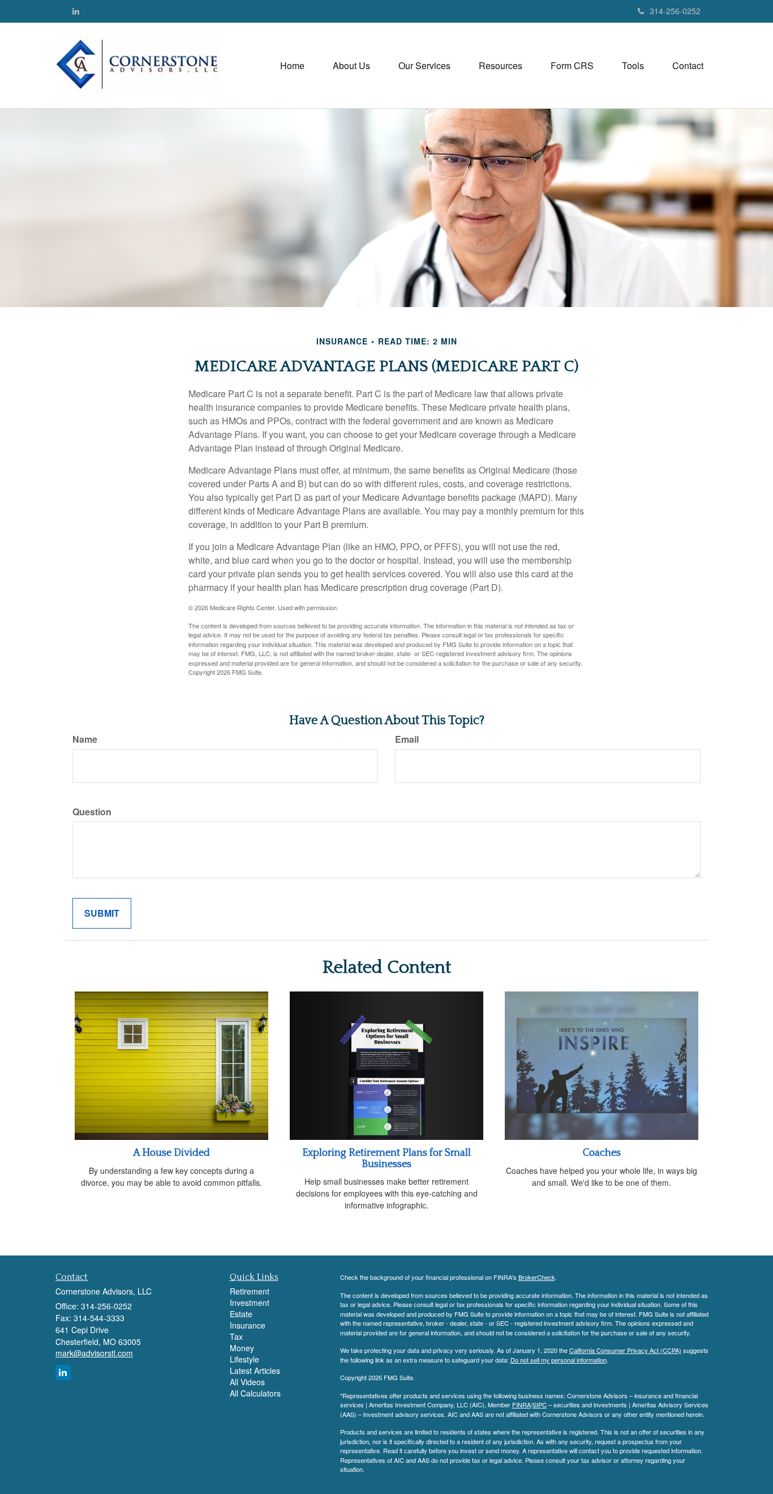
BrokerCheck (536, 1277)
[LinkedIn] (75, 10)
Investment (249, 1302)
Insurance (247, 1325)
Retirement (249, 1291)
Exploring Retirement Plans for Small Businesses (386, 1158)
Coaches (602, 1153)
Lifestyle (244, 1359)
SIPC (539, 1404)
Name (84, 739)
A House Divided (171, 1153)
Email (407, 739)
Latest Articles (255, 1370)
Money (242, 1347)
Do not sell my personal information (558, 1359)
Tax (236, 1336)
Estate (241, 1314)
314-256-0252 (675, 10)
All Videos (247, 1381)
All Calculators (255, 1393)
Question (91, 812)
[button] (351, 66)
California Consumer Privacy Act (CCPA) (625, 1350)
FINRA (521, 1404)
